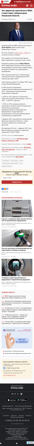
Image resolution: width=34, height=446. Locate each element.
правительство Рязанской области (10, 163)
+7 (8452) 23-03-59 (8, 373)
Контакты (28, 415)
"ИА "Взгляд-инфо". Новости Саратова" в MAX (15, 139)
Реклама (21, 415)
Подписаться (17, 182)
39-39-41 (20, 373)
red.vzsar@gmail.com (9, 375)
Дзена (29, 144)
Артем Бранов (5, 160)
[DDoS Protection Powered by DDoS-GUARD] (30, 443)
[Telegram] (7, 189)
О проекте (6, 415)
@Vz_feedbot (20, 157)
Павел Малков (14, 160)
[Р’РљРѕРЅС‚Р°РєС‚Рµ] (3, 189)
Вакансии (14, 415)
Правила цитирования (17, 417)
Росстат (21, 160)
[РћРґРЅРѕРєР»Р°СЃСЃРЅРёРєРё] (5, 189)
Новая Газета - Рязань (22, 53)
